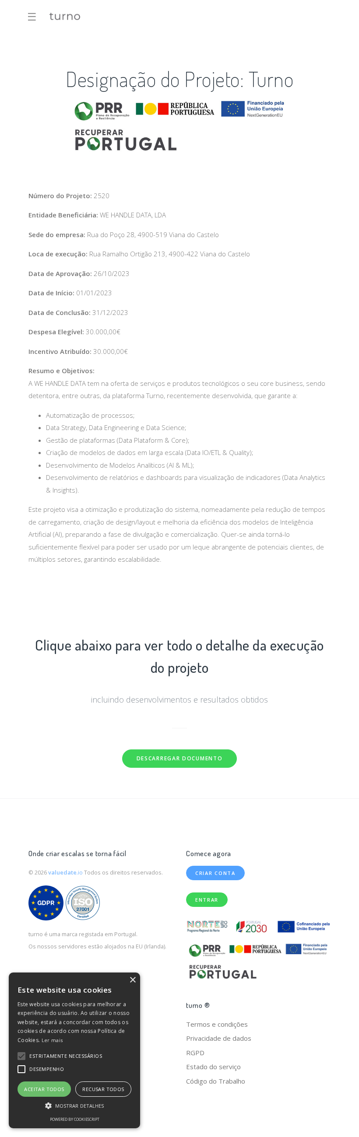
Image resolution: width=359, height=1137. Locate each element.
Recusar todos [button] (103, 1089)
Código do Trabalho (215, 1081)
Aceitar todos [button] (44, 1089)
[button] (21, 1056)
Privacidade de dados (218, 1038)
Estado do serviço (213, 1066)
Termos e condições (217, 1024)
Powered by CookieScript (74, 1119)
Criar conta (215, 873)
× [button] (132, 980)
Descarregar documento (180, 758)
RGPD (195, 1052)
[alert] (74, 1050)
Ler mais (52, 1040)
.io (66, 872)
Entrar (206, 899)
